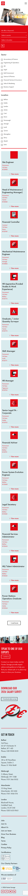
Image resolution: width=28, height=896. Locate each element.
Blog (2, 837)
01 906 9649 (11, 765)
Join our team (6, 830)
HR (4, 66)
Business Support (9, 87)
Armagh (6, 124)
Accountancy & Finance (11, 59)
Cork (5, 113)
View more (15, 174)
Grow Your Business (8, 834)
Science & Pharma (9, 76)
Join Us (3, 824)
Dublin (6, 103)
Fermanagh (7, 120)
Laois (5, 144)
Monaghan (7, 134)
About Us (4, 827)
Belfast (6, 99)
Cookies (4, 844)
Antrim (6, 110)
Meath (6, 141)
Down (5, 117)
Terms (3, 841)
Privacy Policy (6, 847)
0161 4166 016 (12, 793)
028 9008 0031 (12, 751)
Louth (5, 127)
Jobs (2, 820)
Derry (5, 138)
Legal (5, 69)
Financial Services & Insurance (13, 80)
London (6, 106)
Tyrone (6, 131)
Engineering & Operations (11, 63)
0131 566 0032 (12, 779)
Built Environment (9, 73)
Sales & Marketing (9, 83)
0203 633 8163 (12, 810)
